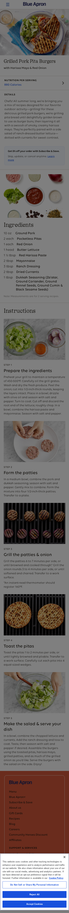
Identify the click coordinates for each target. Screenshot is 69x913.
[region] (34, 881)
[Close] (64, 857)
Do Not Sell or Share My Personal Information (34, 885)
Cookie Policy (56, 878)
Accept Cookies (34, 904)
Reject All (34, 894)
